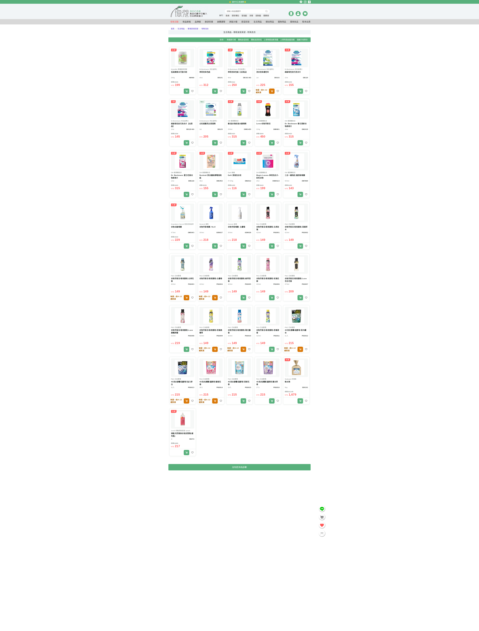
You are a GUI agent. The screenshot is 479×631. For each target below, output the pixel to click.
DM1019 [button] (305, 129)
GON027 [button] (219, 232)
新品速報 (187, 22)
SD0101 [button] (305, 387)
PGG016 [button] (276, 387)
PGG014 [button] (220, 387)
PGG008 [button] (191, 336)
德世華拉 (235, 16)
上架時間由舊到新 (287, 40)
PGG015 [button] (248, 387)
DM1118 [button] (191, 181)
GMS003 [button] (191, 232)
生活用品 (181, 29)
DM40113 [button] (276, 181)
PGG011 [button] (277, 336)
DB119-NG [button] (190, 129)
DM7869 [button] (305, 181)
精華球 (266, 16)
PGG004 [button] (220, 284)
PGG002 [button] (305, 232)
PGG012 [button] (305, 336)
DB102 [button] (277, 78)
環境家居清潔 (193, 29)
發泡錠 (244, 16)
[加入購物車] (186, 91)
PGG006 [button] (276, 284)
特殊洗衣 (205, 29)
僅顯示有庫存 (302, 40)
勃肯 (227, 16)
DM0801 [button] (276, 129)
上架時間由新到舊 (271, 40)
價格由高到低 (256, 40)
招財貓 (258, 16)
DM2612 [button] (248, 181)
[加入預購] (272, 91)
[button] (291, 13)
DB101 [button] (220, 78)
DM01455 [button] (247, 129)
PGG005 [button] (248, 284)
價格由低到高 (243, 40)
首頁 (173, 29)
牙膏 (251, 16)
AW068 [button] (191, 78)
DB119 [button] (305, 78)
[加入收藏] (193, 91)
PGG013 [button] (191, 387)
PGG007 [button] (305, 284)
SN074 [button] (191, 439)
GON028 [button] (248, 232)
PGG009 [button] (220, 336)
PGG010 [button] (248, 336)
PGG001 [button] (276, 232)
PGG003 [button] (191, 284)
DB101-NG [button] (247, 78)
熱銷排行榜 (231, 40)
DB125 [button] (220, 129)
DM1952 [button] (220, 181)
